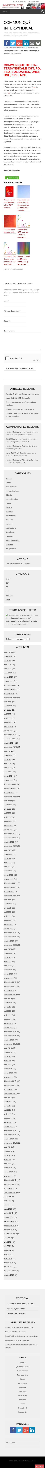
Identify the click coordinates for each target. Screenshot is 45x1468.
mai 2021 (7, 912)
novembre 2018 (10, 1036)
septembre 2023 (10, 797)
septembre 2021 (10, 896)
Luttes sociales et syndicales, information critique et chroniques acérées (22, 622)
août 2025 (8, 702)
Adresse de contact (12, 311)
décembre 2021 (10, 883)
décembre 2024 (10, 735)
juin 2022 (7, 858)
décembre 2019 (10, 982)
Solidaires (9, 595)
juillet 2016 (8, 1151)
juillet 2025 (8, 706)
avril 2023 (8, 817)
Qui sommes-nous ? (22, 1367)
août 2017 (8, 1098)
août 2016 (8, 1147)
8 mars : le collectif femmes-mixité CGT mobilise (10, 204)
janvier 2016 (9, 1176)
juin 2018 (7, 1056)
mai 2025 (7, 714)
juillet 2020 (8, 953)
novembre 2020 (10, 937)
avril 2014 (8, 1254)
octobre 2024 (9, 743)
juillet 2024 (8, 755)
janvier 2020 (9, 978)
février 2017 (8, 1122)
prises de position (29, 33)
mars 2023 (8, 821)
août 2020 (8, 949)
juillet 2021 (8, 904)
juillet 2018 (8, 1052)
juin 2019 (7, 1007)
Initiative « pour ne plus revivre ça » (20, 409)
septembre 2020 (10, 945)
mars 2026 (8, 673)
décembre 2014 (10, 1221)
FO (7, 587)
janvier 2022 (9, 879)
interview (9, 520)
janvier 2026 (9, 681)
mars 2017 (8, 1118)
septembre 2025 (10, 698)
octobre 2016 (9, 1139)
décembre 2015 (10, 1180)
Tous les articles (22, 1375)
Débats (8, 483)
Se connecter (22, 1412)
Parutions (9, 536)
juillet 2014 (8, 1242)
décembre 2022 (10, 834)
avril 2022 (8, 867)
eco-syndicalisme (12, 491)
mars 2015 (8, 1209)
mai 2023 (7, 813)
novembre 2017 (10, 1085)
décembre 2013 (10, 1271)
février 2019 (8, 1023)
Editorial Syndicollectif (16, 1309)
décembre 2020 (10, 933)
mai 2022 (7, 863)
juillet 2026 (8, 656)
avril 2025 (8, 718)
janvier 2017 (9, 1126)
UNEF (8, 599)
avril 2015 (8, 1205)
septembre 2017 (10, 1093)
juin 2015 (7, 1197)
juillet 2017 (8, 1102)
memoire (9, 524)
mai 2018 (7, 1060)
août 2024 (8, 751)
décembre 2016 (10, 1131)
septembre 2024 (10, 747)
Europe (8, 503)
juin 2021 (7, 908)
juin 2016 (7, 1155)
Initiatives (9, 511)
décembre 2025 (10, 685)
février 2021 (8, 924)
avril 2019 (8, 1015)
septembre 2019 (10, 994)
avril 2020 (8, 966)
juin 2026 (7, 660)
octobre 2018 (9, 1040)
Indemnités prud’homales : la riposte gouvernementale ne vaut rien (24, 205)
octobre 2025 (9, 693)
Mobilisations (17, 33)
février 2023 (8, 825)
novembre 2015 (10, 1184)
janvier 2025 (9, 731)
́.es (34, 87)
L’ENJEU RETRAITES (16, 1313)
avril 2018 (8, 1065)
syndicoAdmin (23, 35)
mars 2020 (8, 970)
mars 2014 (8, 1258)
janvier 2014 (9, 1267)
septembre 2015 (10, 1192)
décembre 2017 (10, 1081)
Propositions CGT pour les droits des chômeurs (23, 233)
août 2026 (8, 652)
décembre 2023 (10, 784)
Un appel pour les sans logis (9, 230)
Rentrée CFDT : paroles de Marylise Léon (22, 394)
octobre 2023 (9, 792)
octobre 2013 (9, 1275)
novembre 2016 (10, 1135)
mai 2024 (7, 764)
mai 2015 (7, 1201)
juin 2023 (7, 809)
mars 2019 (8, 1019)
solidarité (9, 544)
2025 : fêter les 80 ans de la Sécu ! (21, 1304)
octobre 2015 (9, 1188)
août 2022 (8, 850)
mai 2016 (7, 1159)
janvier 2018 (9, 1077)
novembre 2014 (10, 1225)
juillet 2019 (8, 1003)
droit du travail (11, 487)
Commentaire (9, 331)
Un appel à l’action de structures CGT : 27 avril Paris (10, 260)
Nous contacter (22, 1371)
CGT (7, 583)
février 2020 (8, 974)
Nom (6, 301)
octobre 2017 (9, 1089)
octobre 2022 (9, 842)
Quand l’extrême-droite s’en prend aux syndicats (21, 1336)
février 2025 (8, 726)
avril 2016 (8, 1164)
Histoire (9, 507)
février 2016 (8, 1172)
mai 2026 (7, 665)
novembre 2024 (10, 739)
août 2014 (8, 1238)
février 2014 (8, 1263)
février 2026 (8, 677)
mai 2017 (7, 1110)
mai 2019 (7, 1011)
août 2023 (8, 801)
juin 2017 (7, 1106)
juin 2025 (7, 710)
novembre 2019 (10, 986)
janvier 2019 (9, 1027)
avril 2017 (8, 1114)
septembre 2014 (10, 1234)
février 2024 (8, 776)
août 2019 (8, 999)
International (11, 516)
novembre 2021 (10, 887)
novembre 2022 (10, 838)
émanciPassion (12, 499)
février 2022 (8, 875)
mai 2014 (7, 1250)
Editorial (9, 495)
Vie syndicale (11, 549)
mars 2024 (8, 772)
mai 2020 (7, 962)
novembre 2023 (10, 788)
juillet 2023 (8, 805)
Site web (7, 321)
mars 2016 (8, 1168)
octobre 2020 (9, 941)
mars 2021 (8, 920)
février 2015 (8, 1213)
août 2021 (8, 900)
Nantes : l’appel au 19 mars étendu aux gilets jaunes (24, 260)
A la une (9, 479)
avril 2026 (8, 669)
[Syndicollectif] (22, 6)
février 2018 (8, 1073)
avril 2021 (8, 916)
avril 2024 (8, 768)
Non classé (10, 532)
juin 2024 (7, 759)
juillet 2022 (8, 854)
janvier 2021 (9, 929)
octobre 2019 (9, 990)
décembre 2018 (10, 1032)
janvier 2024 (9, 780)
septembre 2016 (10, 1143)
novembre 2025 (10, 689)
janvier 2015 (9, 1217)
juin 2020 (7, 957)
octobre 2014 (9, 1230)
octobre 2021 (9, 891)
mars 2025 (8, 722)
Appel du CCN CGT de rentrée (18, 398)
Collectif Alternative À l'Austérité (18, 564)
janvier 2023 (9, 830)
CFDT (8, 579)
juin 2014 (7, 1246)
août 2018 (8, 1048)
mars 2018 (8, 1069)
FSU (7, 591)
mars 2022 (8, 871)
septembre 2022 (10, 846)
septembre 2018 (10, 1044)
